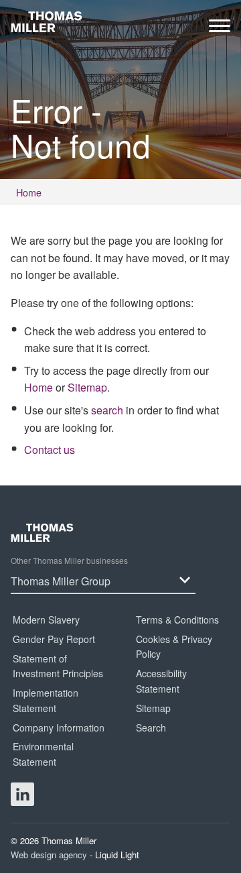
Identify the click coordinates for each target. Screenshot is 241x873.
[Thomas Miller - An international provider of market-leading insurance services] (46, 21)
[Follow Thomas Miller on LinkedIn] (22, 794)
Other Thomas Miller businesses (69, 560)
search (107, 410)
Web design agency (50, 854)
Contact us (49, 449)
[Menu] (219, 29)
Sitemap (87, 387)
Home (38, 387)
